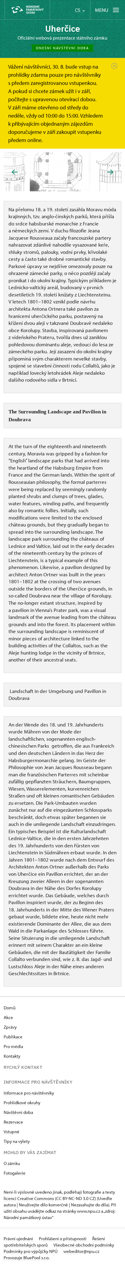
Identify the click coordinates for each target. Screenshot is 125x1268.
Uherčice (62, 28)
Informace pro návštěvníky (29, 1093)
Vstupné (11, 1131)
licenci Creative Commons (29, 1198)
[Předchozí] (15, 172)
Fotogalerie (14, 1173)
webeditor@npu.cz (81, 1251)
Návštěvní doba (18, 1112)
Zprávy (10, 1027)
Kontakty (12, 1056)
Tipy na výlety (17, 1141)
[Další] (110, 172)
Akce (8, 1017)
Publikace (13, 1037)
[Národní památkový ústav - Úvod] (27, 10)
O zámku (12, 1163)
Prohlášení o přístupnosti (63, 1238)
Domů (9, 1008)
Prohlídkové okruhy (22, 1102)
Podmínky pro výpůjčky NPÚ (31, 1251)
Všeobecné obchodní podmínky (83, 1245)
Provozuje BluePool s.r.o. (26, 1257)
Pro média (13, 1046)
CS (78, 10)
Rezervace (13, 1122)
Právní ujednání (19, 1238)
